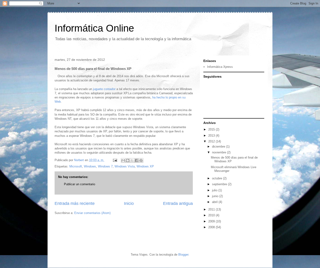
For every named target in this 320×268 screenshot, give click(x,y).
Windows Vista (125, 166)
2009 (212, 221)
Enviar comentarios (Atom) (92, 213)
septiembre (220, 184)
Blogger (183, 254)
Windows (90, 166)
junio (215, 196)
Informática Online (94, 28)
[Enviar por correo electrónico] (123, 160)
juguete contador (104, 89)
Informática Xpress (220, 67)
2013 (212, 135)
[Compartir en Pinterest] (141, 160)
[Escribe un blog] (127, 160)
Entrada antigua (178, 203)
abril (215, 202)
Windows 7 (105, 166)
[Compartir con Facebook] (136, 160)
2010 (212, 215)
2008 (212, 227)
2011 (212, 209)
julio (215, 190)
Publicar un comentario (79, 184)
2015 (212, 129)
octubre (217, 178)
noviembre (219, 152)
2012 (212, 141)
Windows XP (145, 166)
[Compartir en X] (132, 160)
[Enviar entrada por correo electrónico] (114, 160)
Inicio (129, 203)
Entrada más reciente (75, 203)
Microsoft (75, 166)
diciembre (219, 146)
